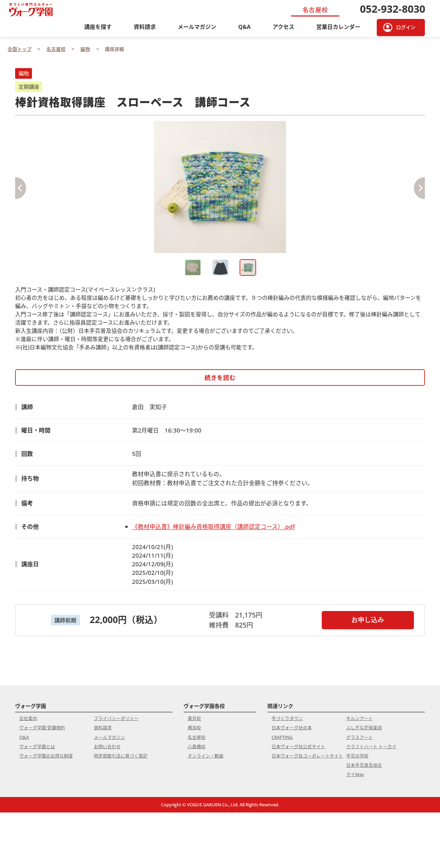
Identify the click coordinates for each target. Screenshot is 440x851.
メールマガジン (197, 27)
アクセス (283, 27)
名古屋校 (197, 737)
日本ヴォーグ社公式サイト (298, 746)
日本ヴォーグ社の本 (292, 727)
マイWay (355, 774)
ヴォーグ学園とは (37, 746)
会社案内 (28, 718)
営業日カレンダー (338, 27)
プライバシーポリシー (116, 718)
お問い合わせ (107, 746)
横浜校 (194, 727)
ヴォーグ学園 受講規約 (42, 727)
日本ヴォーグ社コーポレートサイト (307, 756)
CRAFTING (282, 737)
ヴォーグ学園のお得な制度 (46, 756)
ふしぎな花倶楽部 (364, 727)
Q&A (244, 27)
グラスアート (359, 737)
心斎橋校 (197, 746)
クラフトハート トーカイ (371, 746)
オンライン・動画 (205, 756)
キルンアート (359, 718)
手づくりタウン (287, 718)
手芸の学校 (357, 756)
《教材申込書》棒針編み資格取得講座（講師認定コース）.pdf (213, 527)
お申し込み (367, 619)
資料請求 (145, 27)
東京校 (194, 718)
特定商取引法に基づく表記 (120, 756)
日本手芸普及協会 (364, 765)
